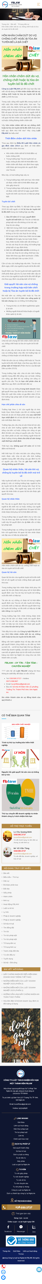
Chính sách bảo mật (21, 1139)
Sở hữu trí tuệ (8, 924)
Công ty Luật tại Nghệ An (21, 1190)
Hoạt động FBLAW (11, 904)
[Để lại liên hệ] (39, 1269)
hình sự (6, 900)
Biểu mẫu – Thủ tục (11, 877)
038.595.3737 (23, 1207)
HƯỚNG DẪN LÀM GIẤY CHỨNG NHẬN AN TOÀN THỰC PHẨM (21, 995)
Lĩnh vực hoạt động (21, 1126)
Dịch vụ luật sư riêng (21, 1154)
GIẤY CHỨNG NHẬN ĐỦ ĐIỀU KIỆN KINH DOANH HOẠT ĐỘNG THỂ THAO (20, 975)
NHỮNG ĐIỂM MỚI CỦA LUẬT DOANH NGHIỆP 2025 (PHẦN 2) (19, 982)
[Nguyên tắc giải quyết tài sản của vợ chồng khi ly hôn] (20, 759)
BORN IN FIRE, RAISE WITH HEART (15, 4)
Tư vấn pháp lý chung (21, 1187)
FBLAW (5, 133)
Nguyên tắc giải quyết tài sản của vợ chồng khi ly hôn (20, 773)
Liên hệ (21, 1136)
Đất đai (6, 889)
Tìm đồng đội (8, 927)
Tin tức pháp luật (10, 935)
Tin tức (6, 931)
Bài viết (6, 873)
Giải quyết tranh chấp (21, 1148)
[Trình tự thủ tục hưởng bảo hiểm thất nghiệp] (20, 731)
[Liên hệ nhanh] (3, 1266)
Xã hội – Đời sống (10, 962)
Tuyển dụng (8, 959)
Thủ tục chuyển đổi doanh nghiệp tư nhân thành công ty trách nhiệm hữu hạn (20, 814)
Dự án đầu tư (21, 1158)
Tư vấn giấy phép (21, 1173)
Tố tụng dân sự (9, 943)
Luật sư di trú (8, 908)
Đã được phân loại (10, 885)
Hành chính (7, 896)
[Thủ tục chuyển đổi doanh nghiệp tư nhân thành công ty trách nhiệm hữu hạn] (20, 795)
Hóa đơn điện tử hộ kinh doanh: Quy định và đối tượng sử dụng (21, 1002)
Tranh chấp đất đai (11, 951)
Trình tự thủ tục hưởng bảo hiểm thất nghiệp (18, 743)
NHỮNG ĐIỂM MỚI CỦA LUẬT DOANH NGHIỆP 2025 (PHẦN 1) (19, 988)
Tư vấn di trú (21, 1180)
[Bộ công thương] (21, 1241)
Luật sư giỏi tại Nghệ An (21, 1164)
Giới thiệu (21, 1122)
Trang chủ (6, 1251)
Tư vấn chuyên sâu (21, 1183)
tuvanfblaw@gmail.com (23, 837)
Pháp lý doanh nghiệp (12, 916)
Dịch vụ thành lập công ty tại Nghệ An (21, 1193)
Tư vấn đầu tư (9, 955)
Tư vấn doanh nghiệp (21, 1177)
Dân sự (6, 881)
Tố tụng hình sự (9, 947)
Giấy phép (7, 892)
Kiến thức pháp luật (21, 1129)
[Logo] (21, 1074)
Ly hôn (6, 912)
